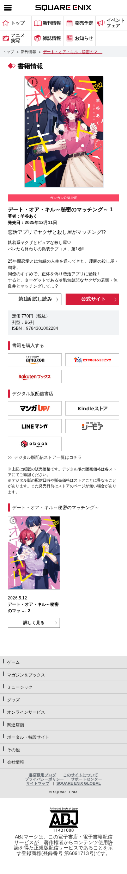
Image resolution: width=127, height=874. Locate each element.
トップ (8, 52)
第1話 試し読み (35, 299)
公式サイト (93, 299)
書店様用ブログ (42, 775)
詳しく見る (33, 623)
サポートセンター (86, 779)
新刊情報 (28, 52)
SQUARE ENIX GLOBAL (78, 783)
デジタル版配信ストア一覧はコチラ (48, 457)
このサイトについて (80, 775)
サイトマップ (37, 783)
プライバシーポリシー (44, 779)
